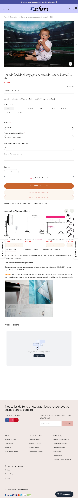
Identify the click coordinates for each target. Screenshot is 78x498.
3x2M (53, 108)
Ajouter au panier (13, 245)
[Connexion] (70, 9)
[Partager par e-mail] (21, 90)
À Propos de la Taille (35, 443)
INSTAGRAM (61, 267)
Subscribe (67, 424)
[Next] (76, 44)
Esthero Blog (57, 451)
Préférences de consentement (62, 459)
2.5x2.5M (64, 108)
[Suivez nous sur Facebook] (7, 420)
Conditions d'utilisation (60, 443)
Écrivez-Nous (9, 474)
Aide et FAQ (8, 447)
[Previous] (66, 211)
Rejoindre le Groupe (59, 447)
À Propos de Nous (10, 439)
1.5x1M (9, 108)
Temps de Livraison (34, 439)
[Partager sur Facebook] (12, 90)
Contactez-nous (9, 443)
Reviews (7, 478)
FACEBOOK (20, 270)
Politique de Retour (34, 447)
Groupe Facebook (22, 203)
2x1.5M (20, 108)
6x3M (20, 113)
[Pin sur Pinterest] (15, 90)
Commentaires (57, 455)
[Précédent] (5, 70)
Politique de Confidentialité (61, 439)
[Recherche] (8, 9)
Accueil (6, 17)
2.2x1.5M (31, 108)
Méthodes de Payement (36, 451)
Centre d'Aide (9, 470)
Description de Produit (11, 451)
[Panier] (74, 9)
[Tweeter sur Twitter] (18, 90)
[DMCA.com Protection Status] (29, 495)
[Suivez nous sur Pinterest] (16, 420)
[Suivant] (73, 70)
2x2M (42, 108)
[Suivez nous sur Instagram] (11, 420)
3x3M (9, 113)
